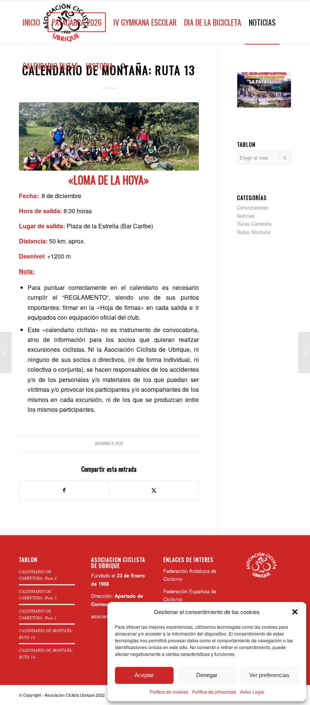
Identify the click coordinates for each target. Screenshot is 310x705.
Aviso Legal (252, 691)
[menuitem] (31, 22)
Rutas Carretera (254, 223)
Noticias (246, 215)
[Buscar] (123, 66)
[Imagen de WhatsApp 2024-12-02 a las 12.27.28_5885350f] (109, 136)
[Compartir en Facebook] (64, 490)
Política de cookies (169, 691)
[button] (295, 612)
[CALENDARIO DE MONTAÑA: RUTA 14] (304, 352)
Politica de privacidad (214, 691)
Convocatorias (252, 207)
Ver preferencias (269, 675)
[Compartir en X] (153, 490)
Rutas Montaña (253, 232)
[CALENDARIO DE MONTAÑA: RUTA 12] (6, 352)
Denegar (206, 675)
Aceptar (144, 675)
